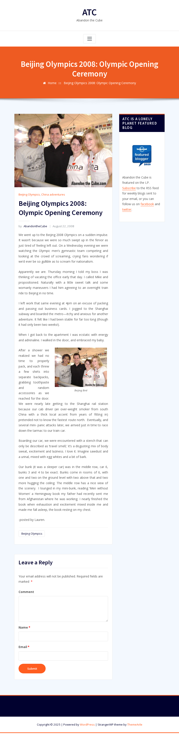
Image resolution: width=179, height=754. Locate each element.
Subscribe (129, 188)
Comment (26, 592)
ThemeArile (134, 724)
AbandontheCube (33, 226)
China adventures (53, 194)
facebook (147, 204)
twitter (126, 209)
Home (52, 83)
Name (24, 627)
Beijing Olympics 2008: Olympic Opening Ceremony (100, 83)
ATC (89, 12)
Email (24, 647)
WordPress (87, 724)
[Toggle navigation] (89, 39)
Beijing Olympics (29, 194)
